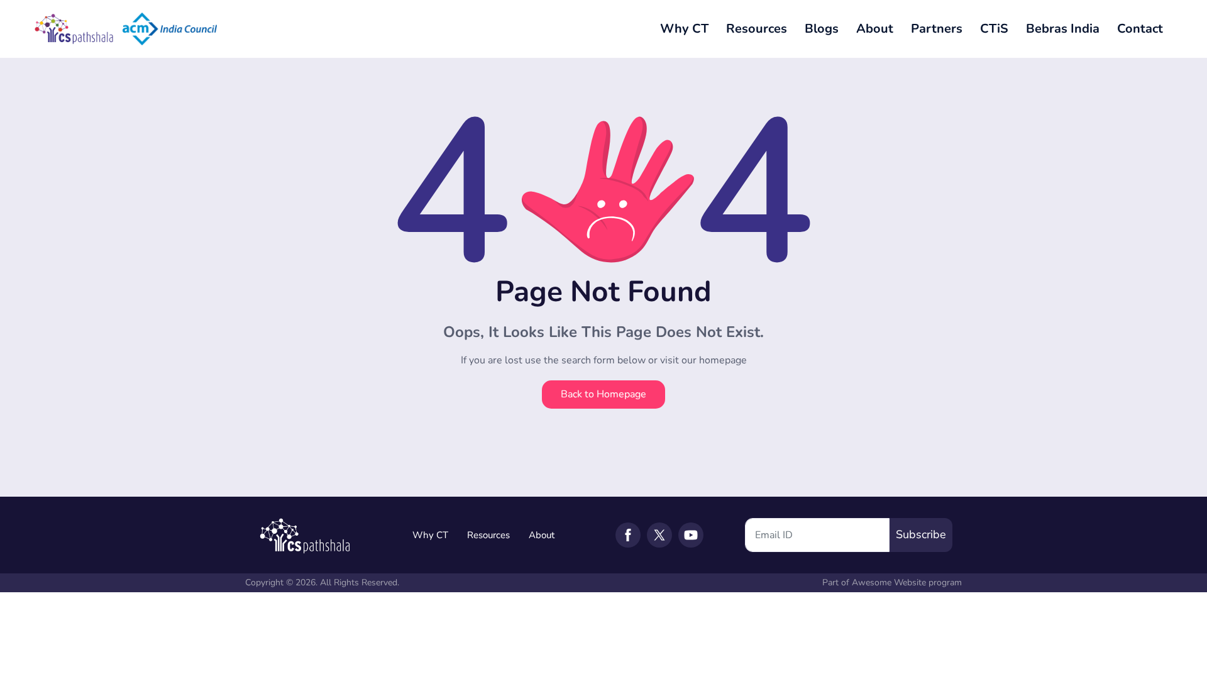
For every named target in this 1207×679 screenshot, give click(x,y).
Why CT (684, 28)
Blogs (822, 28)
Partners (936, 28)
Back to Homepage (603, 394)
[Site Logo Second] (170, 29)
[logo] (305, 534)
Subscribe (921, 534)
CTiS (994, 28)
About (874, 28)
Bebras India (1063, 28)
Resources (756, 28)
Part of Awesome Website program (892, 582)
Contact (1140, 28)
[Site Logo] (75, 29)
